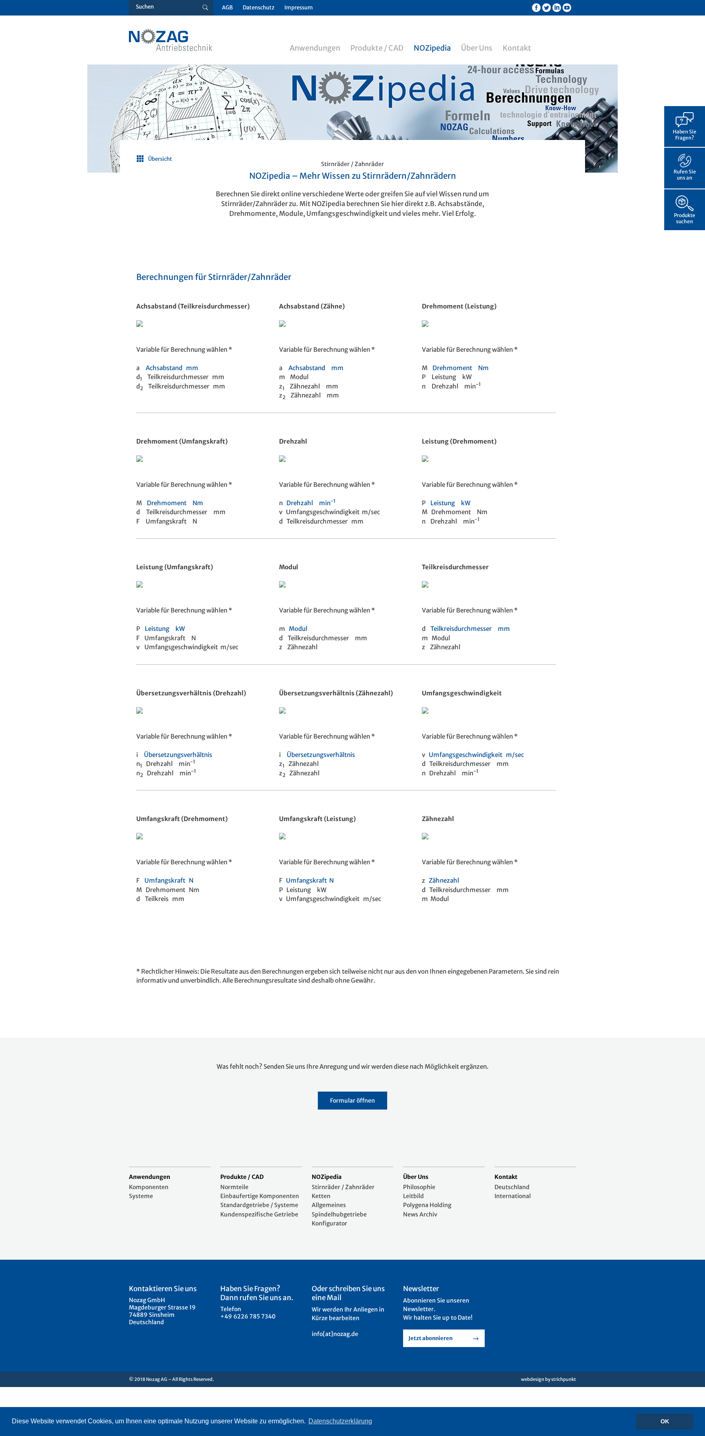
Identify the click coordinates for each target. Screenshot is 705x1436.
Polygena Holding (427, 1205)
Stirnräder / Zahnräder (343, 1187)
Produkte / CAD (376, 48)
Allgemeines (329, 1205)
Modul (298, 629)
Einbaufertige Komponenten (259, 1196)
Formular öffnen (352, 1100)
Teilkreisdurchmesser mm (470, 629)
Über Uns (476, 48)
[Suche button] (205, 7)
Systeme (141, 1196)
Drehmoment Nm (460, 368)
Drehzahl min (311, 503)
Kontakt (517, 48)
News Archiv (420, 1214)
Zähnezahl (446, 880)
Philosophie (419, 1187)
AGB (227, 7)
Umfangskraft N (168, 880)
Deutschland (512, 1187)
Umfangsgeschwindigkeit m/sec (476, 755)
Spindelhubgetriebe (339, 1214)
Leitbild (413, 1196)
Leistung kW (450, 503)
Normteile (234, 1187)
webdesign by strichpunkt (548, 1379)
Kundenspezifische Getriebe (259, 1214)
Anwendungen (315, 48)
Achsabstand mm (172, 368)
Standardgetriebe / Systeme (259, 1205)
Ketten (321, 1196)
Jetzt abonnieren (430, 1338)
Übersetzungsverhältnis (178, 755)
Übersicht (160, 158)
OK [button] (665, 1421)
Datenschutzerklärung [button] (340, 1421)
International (512, 1196)
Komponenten (148, 1187)
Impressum (298, 7)
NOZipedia (432, 48)
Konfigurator (329, 1223)
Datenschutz (259, 7)
